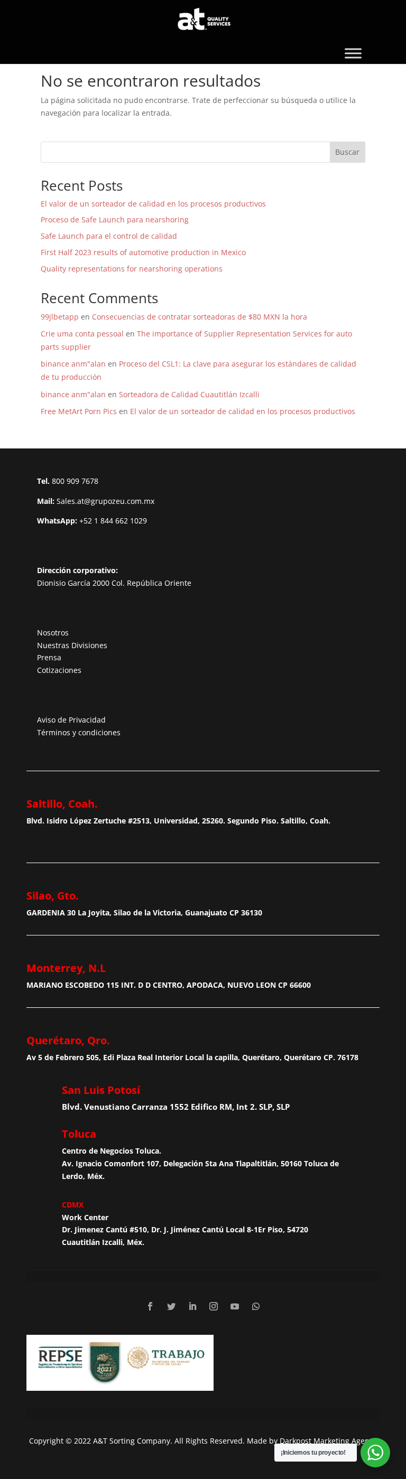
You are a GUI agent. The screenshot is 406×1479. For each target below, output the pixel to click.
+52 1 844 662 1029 (113, 521)
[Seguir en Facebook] (150, 1306)
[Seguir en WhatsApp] (255, 1306)
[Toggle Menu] (353, 53)
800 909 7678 (75, 481)
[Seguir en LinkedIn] (192, 1306)
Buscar (347, 152)
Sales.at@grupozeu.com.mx (105, 501)
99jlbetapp (60, 317)
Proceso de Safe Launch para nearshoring (115, 219)
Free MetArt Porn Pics (79, 411)
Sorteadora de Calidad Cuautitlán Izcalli (189, 394)
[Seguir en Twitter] (171, 1306)
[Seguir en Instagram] (213, 1306)
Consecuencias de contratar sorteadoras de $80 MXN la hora (199, 317)
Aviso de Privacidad (71, 720)
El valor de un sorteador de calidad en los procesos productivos (153, 204)
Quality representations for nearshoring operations (132, 269)
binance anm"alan (73, 364)
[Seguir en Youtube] (234, 1306)
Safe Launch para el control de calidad (109, 236)
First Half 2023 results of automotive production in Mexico (143, 252)
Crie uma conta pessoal (82, 334)
